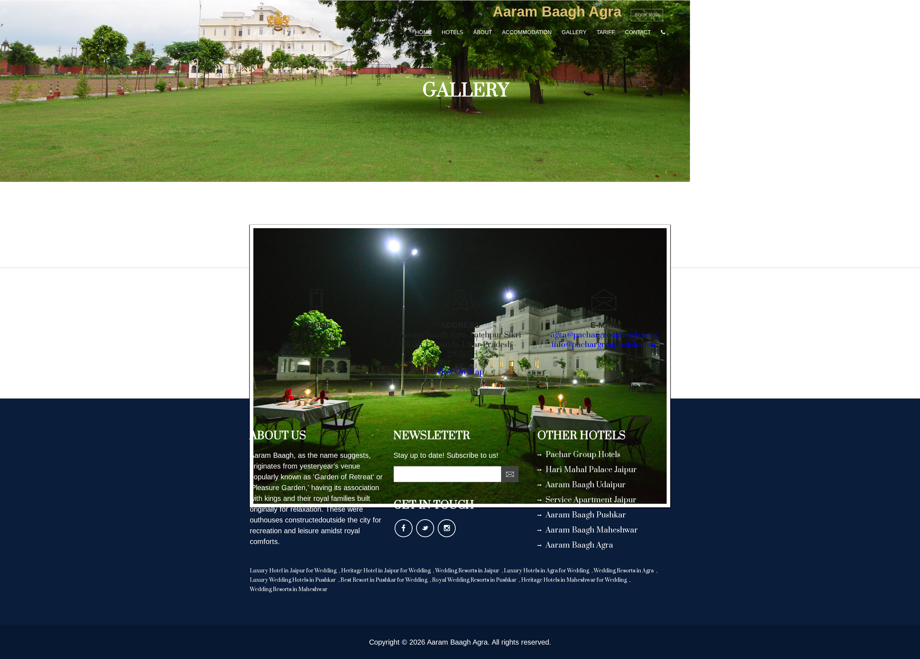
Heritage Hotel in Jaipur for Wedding (386, 570)
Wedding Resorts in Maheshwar (288, 589)
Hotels (452, 32)
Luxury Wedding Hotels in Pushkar (293, 580)
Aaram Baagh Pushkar (586, 515)
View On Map (460, 372)
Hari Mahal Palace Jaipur (591, 470)
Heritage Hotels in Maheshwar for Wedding (574, 580)
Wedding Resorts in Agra (624, 570)
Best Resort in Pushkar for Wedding (384, 580)
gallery (574, 32)
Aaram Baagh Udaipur (586, 485)
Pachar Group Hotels (583, 455)
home (423, 32)
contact (638, 32)
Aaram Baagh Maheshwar (592, 530)
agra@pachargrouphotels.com (604, 335)
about (482, 32)
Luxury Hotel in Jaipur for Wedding (293, 570)
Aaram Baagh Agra (579, 545)
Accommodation (527, 32)
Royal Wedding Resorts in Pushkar (475, 580)
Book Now (647, 15)
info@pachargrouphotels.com (604, 345)
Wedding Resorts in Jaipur (467, 570)
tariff (606, 32)
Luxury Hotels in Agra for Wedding (547, 570)
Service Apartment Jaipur (591, 500)
